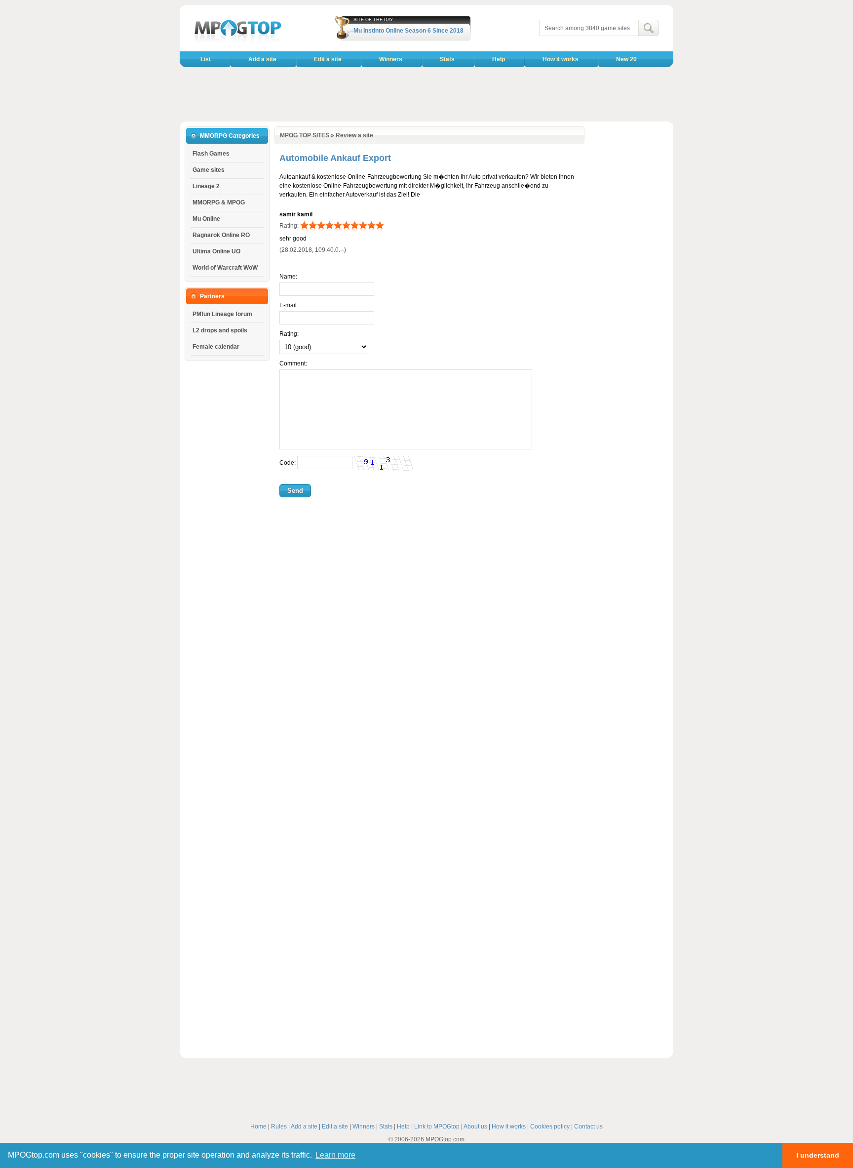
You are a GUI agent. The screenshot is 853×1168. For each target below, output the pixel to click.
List (205, 59)
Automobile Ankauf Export (335, 158)
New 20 (626, 59)
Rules (279, 1126)
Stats (447, 59)
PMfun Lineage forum (222, 314)
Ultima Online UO (216, 251)
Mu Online (206, 218)
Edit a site (328, 59)
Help (498, 59)
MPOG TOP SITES (304, 135)
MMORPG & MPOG (219, 202)
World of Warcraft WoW (225, 267)
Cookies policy (550, 1126)
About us (475, 1126)
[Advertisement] (426, 94)
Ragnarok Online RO (221, 235)
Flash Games (211, 153)
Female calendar (216, 346)
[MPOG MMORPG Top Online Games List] (237, 42)
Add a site (262, 59)
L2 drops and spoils (220, 330)
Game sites (209, 169)
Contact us (588, 1126)
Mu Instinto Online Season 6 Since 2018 (408, 30)
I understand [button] (817, 1155)
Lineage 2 (206, 186)
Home (258, 1126)
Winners (390, 59)
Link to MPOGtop (437, 1126)
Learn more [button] (335, 1155)
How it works (561, 59)
